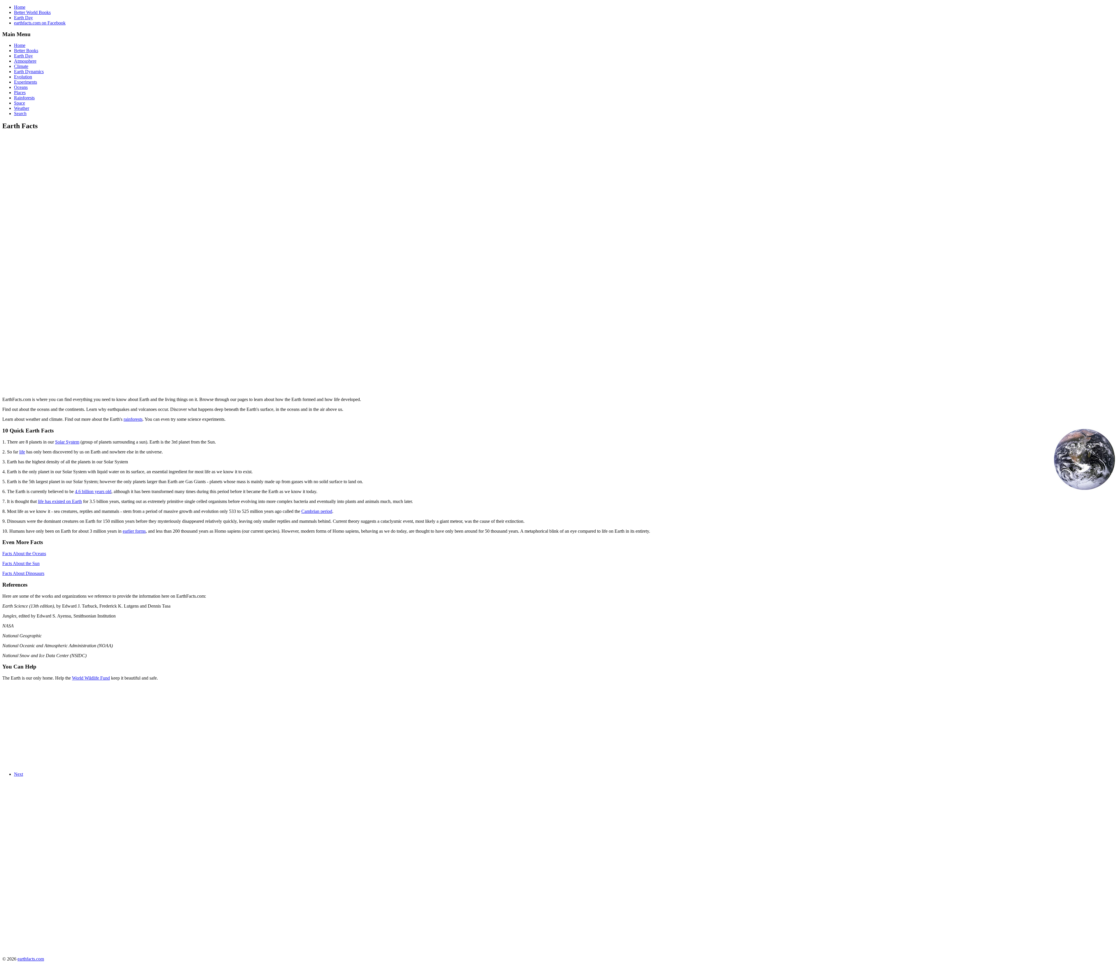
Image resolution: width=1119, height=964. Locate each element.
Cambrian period (316, 511)
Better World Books (32, 12)
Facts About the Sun (21, 563)
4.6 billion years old (93, 491)
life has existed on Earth (60, 501)
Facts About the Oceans (24, 553)
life (22, 451)
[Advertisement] (51, 176)
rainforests (133, 419)
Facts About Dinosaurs (23, 573)
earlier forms (134, 531)
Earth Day (23, 17)
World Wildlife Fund (91, 677)
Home (19, 7)
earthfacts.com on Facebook (40, 22)
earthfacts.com (30, 958)
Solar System (67, 441)
